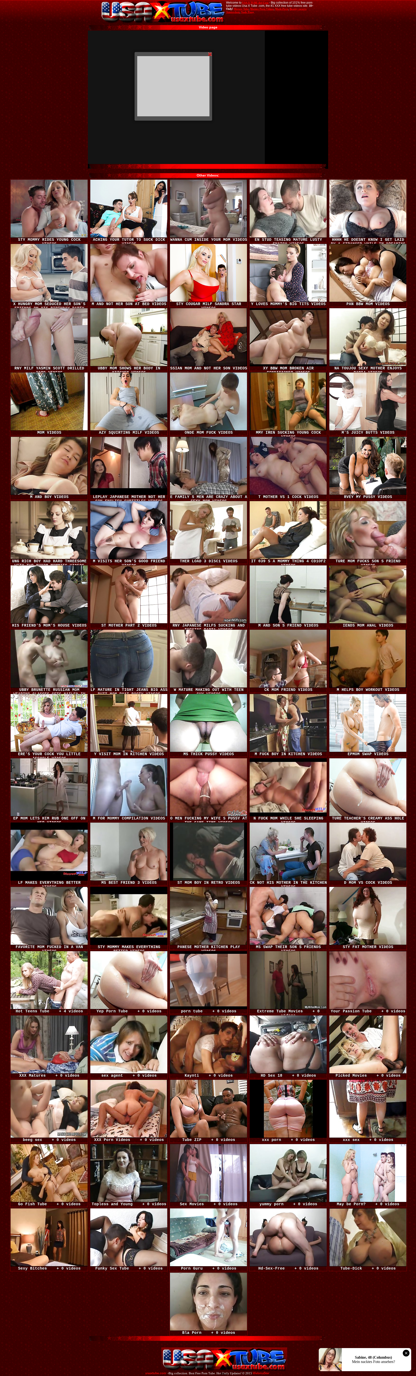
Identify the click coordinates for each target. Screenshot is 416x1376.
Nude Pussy (247, 12)
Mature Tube (241, 8)
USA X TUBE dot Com (255, 2)
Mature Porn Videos (262, 8)
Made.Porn (281, 8)
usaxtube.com (155, 1373)
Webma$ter (261, 1373)
